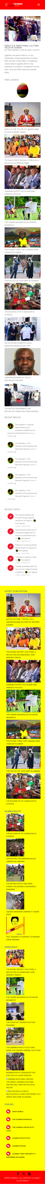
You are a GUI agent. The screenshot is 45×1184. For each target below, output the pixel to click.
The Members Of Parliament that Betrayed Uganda (26, 446)
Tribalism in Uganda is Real (25, 557)
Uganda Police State (21, 1138)
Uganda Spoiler (19, 1146)
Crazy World (17, 1111)
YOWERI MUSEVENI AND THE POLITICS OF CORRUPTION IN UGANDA (26, 569)
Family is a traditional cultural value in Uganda (22, 46)
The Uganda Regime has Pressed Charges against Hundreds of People (24, 518)
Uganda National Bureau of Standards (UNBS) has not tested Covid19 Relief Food (25, 533)
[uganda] (23, 90)
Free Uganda (13, 50)
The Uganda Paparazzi (22, 1119)
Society (36, 50)
